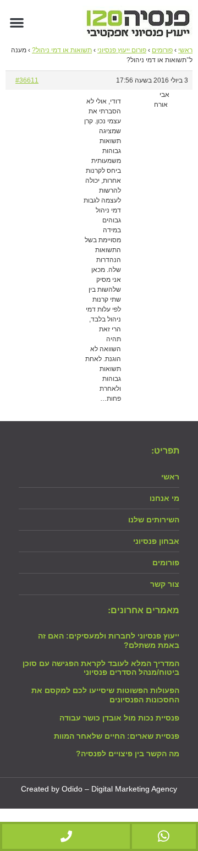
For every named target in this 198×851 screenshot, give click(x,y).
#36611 (26, 80)
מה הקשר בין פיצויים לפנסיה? (127, 753)
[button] (17, 22)
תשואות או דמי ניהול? (62, 50)
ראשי (185, 50)
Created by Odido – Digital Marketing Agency (99, 788)
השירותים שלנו (153, 519)
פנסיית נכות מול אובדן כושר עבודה (119, 717)
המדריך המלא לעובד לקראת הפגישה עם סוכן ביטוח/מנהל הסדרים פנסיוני (101, 668)
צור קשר (164, 584)
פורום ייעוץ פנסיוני (121, 50)
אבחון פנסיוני (156, 541)
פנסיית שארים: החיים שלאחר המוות (116, 736)
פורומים (162, 50)
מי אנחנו (164, 498)
